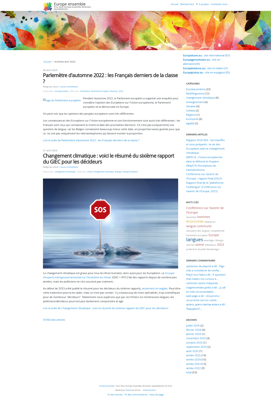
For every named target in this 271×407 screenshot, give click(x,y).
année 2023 (193, 364)
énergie (118, 172)
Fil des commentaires (136, 394)
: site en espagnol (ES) (206, 72)
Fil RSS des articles (54, 319)
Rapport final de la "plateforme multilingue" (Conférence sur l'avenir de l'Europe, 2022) (205, 187)
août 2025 (192, 351)
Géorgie (219, 240)
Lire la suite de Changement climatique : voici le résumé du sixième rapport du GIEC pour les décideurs (105, 308)
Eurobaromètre (61, 91)
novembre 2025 (196, 338)
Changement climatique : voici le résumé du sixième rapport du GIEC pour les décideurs (108, 158)
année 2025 (193, 355)
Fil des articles (115, 394)
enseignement (195, 102)
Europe (214, 235)
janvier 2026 (193, 334)
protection (191, 249)
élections (114, 91)
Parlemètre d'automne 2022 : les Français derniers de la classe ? (110, 78)
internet (190, 244)
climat (90, 172)
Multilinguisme (195, 93)
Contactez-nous (219, 4)
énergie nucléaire (130, 172)
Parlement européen (100, 91)
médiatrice (209, 221)
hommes (203, 217)
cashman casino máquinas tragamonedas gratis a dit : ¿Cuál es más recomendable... (206, 287)
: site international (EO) (206, 55)
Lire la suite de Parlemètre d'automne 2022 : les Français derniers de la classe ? (91, 140)
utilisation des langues (198, 230)
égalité (190, 123)
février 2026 (193, 330)
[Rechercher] (187, 4)
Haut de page (156, 394)
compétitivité (217, 230)
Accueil (174, 4)
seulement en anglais (154, 288)
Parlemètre (85, 91)
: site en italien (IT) (205, 68)
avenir (199, 244)
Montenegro (213, 249)
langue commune (199, 226)
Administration (149, 390)
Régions (191, 115)
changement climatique (65, 172)
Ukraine (191, 106)
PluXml (129, 390)
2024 (121, 91)
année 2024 (193, 359)
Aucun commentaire (69, 87)
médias (190, 110)
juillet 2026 (193, 325)
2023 (220, 244)
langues (194, 239)
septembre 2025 (196, 347)
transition (191, 217)
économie (192, 119)
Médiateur (210, 244)
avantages (209, 240)
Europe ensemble (70, 4)
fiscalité (202, 249)
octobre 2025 (194, 342)
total (189, 372)
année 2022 (193, 368)
